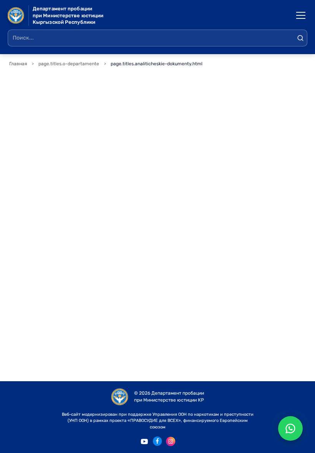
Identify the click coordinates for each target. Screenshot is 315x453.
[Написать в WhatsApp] (290, 428)
